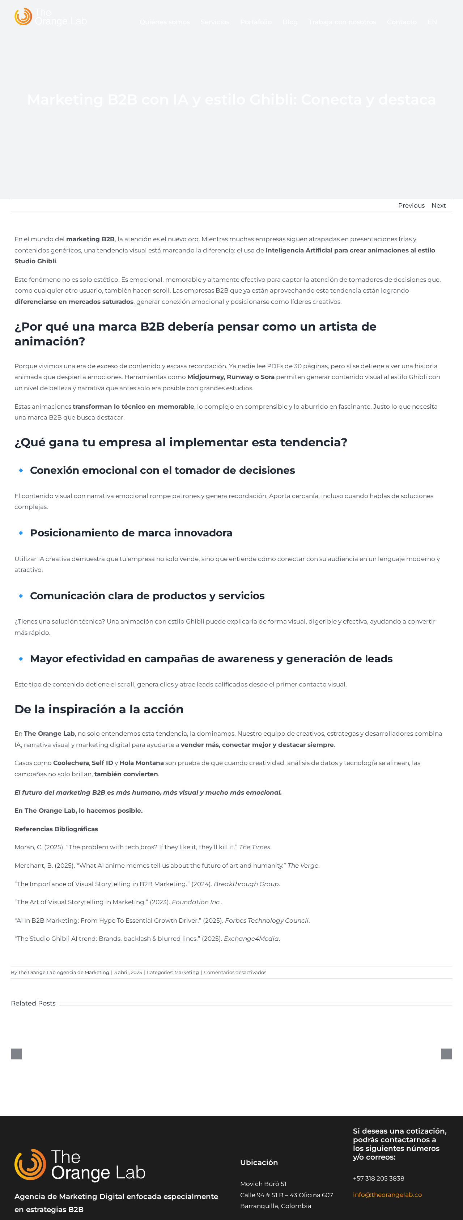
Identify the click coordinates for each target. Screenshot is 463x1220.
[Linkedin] (392, 1209)
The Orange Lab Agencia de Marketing (63, 972)
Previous (411, 205)
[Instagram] (359, 1209)
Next (439, 205)
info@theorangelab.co (387, 1194)
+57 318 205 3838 (378, 1178)
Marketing (186, 972)
